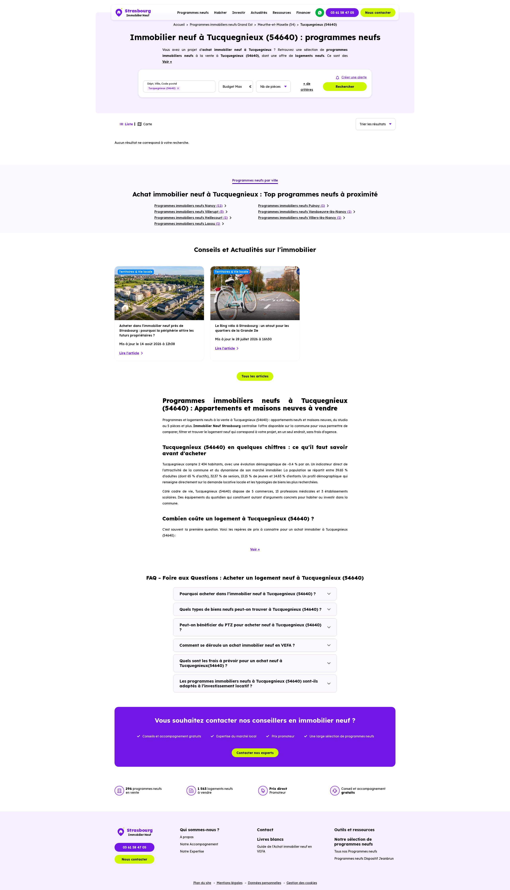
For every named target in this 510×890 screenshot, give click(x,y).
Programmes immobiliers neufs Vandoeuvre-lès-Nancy (304, 212)
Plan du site (202, 883)
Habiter (220, 13)
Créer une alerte (354, 77)
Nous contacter (378, 13)
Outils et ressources (354, 829)
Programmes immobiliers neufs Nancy (188, 206)
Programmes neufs (193, 13)
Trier (373, 124)
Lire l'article (129, 353)
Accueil (179, 25)
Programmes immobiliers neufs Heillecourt (191, 218)
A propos (186, 837)
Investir (238, 13)
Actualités (259, 13)
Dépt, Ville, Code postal (162, 83)
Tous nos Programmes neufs (355, 851)
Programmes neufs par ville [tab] (255, 180)
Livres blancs (270, 839)
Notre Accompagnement (199, 844)
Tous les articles (255, 376)
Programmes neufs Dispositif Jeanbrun (364, 858)
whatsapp (319, 12)
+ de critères (307, 87)
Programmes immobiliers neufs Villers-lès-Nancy (299, 218)
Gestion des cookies (301, 883)
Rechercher (345, 87)
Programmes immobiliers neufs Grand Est (221, 25)
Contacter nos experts (255, 753)
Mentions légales (229, 883)
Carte (147, 124)
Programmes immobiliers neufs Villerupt (189, 212)
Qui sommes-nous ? (199, 829)
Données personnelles (264, 883)
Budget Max (232, 87)
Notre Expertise (192, 851)
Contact (265, 829)
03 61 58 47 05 (342, 13)
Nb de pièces (270, 87)
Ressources (282, 13)
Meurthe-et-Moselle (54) (276, 25)
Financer (303, 13)
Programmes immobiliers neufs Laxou (187, 224)
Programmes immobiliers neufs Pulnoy (291, 206)
